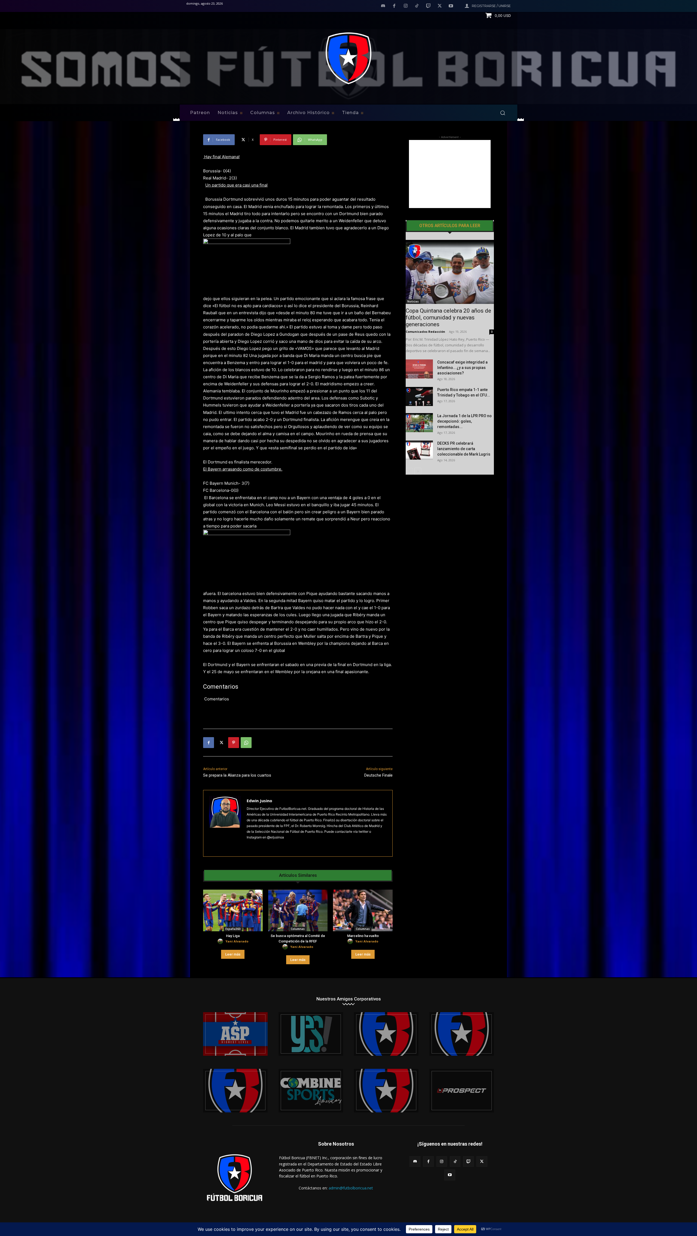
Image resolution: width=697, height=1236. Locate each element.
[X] (439, 6)
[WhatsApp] (246, 742)
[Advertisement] (450, 174)
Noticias (413, 301)
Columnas (298, 929)
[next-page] (417, 471)
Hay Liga (233, 936)
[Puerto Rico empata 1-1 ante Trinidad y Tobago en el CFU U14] (419, 396)
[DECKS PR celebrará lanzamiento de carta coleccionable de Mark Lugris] (419, 450)
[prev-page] (409, 471)
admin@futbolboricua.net (351, 1188)
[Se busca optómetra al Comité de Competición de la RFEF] (298, 910)
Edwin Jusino (259, 800)
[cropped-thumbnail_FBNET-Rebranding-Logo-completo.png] (461, 1034)
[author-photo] (221, 941)
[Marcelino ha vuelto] (363, 910)
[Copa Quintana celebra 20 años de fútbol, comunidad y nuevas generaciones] (450, 272)
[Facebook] (394, 6)
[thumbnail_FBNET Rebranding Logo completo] (386, 1034)
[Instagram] (405, 6)
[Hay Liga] (233, 910)
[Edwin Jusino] (225, 823)
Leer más (232, 954)
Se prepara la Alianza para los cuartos (237, 775)
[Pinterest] (233, 742)
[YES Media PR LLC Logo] (311, 1034)
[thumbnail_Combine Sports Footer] (311, 1090)
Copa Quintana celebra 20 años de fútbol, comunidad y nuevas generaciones (448, 317)
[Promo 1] (235, 1034)
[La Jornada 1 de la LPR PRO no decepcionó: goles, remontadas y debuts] (419, 422)
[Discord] (383, 6)
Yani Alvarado (236, 941)
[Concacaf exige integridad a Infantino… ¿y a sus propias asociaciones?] (419, 369)
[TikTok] (417, 6)
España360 (232, 929)
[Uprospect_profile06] (461, 1090)
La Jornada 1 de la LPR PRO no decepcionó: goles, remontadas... (464, 421)
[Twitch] (428, 6)
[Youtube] (451, 6)
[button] (502, 113)
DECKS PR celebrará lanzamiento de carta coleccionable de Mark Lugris (463, 448)
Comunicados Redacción (425, 331)
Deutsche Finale (378, 775)
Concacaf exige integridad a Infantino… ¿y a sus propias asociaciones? (462, 367)
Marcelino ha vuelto (363, 936)
